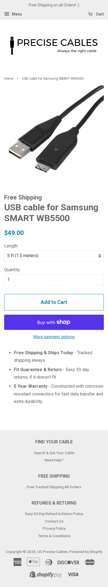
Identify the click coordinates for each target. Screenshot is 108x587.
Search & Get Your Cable (54, 453)
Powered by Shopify (85, 551)
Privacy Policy (54, 528)
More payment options (54, 336)
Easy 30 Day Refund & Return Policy (54, 513)
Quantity (12, 269)
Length (10, 246)
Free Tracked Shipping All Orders (54, 487)
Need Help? (54, 460)
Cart (99, 14)
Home (8, 79)
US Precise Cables (52, 551)
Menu (16, 14)
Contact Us (54, 521)
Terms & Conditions (54, 536)
